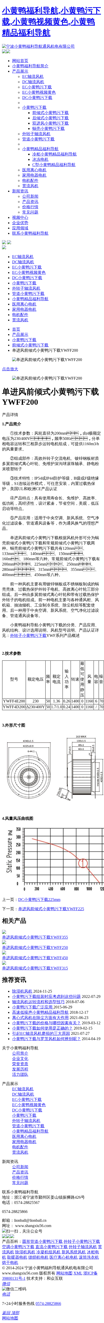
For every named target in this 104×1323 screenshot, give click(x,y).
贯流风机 (30, 186)
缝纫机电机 (38, 1257)
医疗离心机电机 (63, 1257)
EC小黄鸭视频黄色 (39, 92)
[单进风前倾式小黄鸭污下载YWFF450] (4, 953)
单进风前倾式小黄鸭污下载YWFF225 (51, 909)
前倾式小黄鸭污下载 (50, 113)
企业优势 (20, 223)
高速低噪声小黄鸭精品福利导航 (40, 1012)
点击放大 (10, 369)
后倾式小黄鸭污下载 (50, 118)
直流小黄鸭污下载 (51, 1247)
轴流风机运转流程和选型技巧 (38, 1002)
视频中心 (20, 217)
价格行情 (30, 207)
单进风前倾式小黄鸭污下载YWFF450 (35, 958)
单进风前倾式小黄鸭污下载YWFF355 (35, 937)
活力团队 (20, 1074)
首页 (16, 329)
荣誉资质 (20, 1064)
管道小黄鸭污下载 (38, 139)
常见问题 (30, 212)
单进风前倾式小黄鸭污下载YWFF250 (35, 947)
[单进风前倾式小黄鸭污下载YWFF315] (4, 963)
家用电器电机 (34, 175)
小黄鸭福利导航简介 (30, 66)
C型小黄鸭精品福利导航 (53, 165)
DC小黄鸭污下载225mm (39, 899)
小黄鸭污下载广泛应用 (33, 1007)
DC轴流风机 (33, 82)
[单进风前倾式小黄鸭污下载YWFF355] (4, 932)
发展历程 (20, 1069)
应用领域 (20, 228)
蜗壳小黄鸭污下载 (48, 128)
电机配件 (30, 180)
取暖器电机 (17, 1257)
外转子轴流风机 (36, 134)
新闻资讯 (20, 191)
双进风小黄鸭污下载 (50, 123)
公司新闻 (30, 196)
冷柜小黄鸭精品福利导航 (54, 154)
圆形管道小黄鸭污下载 (42, 1241)
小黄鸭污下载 (34, 107)
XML (77, 1273)
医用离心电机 (34, 170)
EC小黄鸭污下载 (37, 87)
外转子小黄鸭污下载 (28, 635)
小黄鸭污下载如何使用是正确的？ (42, 1028)
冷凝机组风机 (48, 1252)
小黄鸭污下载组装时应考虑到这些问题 (46, 996)
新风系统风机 (74, 1252)
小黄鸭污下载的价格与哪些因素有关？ (46, 1023)
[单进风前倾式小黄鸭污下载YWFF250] (4, 943)
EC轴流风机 (33, 76)
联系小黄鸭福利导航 (30, 233)
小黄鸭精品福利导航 (40, 149)
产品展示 (20, 71)
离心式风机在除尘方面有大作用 (40, 1017)
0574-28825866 (48, 1303)
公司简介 (20, 1053)
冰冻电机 (40, 159)
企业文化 (20, 1058)
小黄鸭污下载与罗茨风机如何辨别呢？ (46, 1039)
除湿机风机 (22, 991)
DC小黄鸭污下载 (37, 97)
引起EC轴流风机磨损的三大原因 (41, 1033)
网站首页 (20, 61)
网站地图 (64, 1273)
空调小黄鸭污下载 (18, 1247)
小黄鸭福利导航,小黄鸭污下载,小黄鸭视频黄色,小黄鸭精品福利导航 (51, 21)
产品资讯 (30, 201)
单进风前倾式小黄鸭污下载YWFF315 (35, 968)
